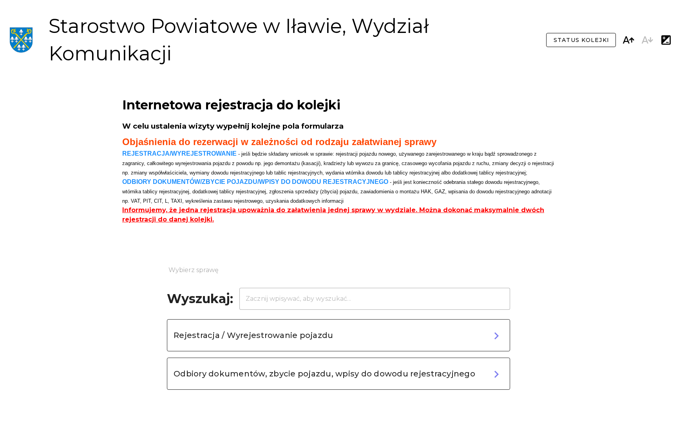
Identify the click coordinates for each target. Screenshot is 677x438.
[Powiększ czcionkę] (628, 40)
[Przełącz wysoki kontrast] (666, 40)
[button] (338, 335)
